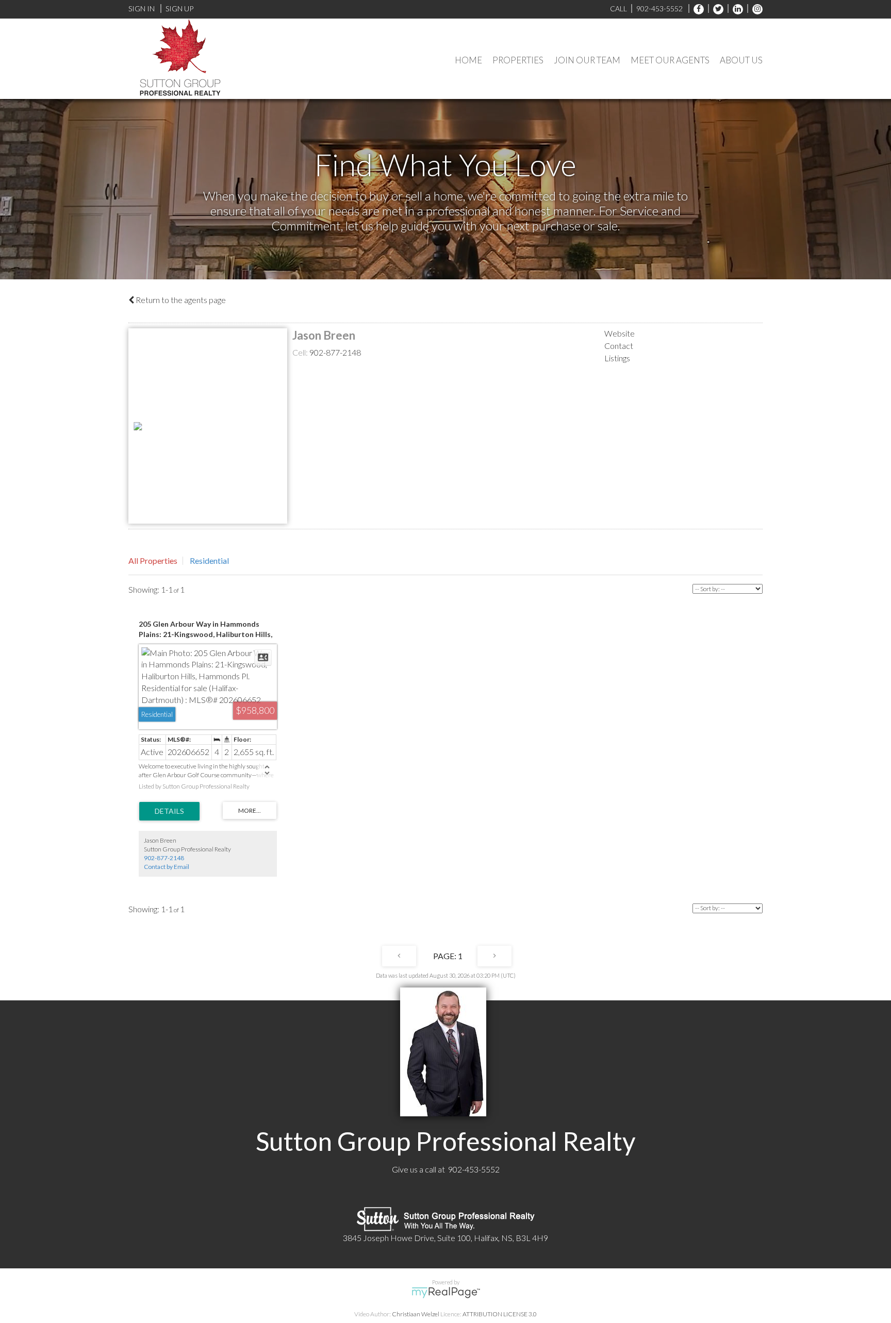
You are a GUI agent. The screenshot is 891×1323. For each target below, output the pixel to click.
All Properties (152, 560)
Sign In (141, 8)
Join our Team (587, 60)
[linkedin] (735, 8)
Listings (617, 358)
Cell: (300, 352)
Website (619, 333)
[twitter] (715, 8)
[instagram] (755, 8)
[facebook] (696, 8)
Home (468, 60)
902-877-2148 (335, 352)
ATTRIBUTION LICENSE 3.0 (500, 1314)
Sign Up (179, 8)
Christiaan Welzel (415, 1314)
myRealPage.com (446, 1292)
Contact (618, 345)
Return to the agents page (180, 300)
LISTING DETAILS (169, 811)
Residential (209, 560)
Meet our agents (670, 60)
